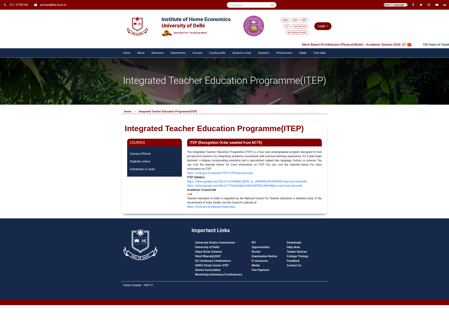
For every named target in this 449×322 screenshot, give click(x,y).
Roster (256, 251)
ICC (287, 26)
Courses (197, 52)
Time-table (319, 52)
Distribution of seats (142, 169)
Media (256, 265)
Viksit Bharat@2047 (208, 256)
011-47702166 (18, 4)
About (140, 52)
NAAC (285, 20)
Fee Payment (300, 26)
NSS (295, 20)
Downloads (294, 242)
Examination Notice (264, 256)
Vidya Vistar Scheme (208, 251)
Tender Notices (297, 251)
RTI (254, 242)
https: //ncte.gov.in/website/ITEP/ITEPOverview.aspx (220, 173)
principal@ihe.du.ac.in (52, 4)
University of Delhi (207, 247)
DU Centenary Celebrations (213, 260)
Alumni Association (207, 270)
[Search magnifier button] (272, 5)
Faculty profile (217, 52)
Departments (178, 52)
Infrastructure (284, 52)
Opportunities (261, 247)
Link (189, 194)
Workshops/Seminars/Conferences (218, 274)
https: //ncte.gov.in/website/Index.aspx (211, 206)
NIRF (304, 20)
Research (263, 52)
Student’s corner (241, 52)
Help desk (293, 247)
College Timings (297, 256)
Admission (157, 52)
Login (322, 26)
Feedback (293, 260)
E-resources (260, 260)
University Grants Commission (215, 242)
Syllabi (302, 52)
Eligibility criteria (140, 161)
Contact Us (294, 265)
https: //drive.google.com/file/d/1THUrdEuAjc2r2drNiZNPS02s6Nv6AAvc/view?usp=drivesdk (244, 185)
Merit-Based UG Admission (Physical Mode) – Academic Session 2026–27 (337, 44)
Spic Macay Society (296, 32)
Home (126, 52)
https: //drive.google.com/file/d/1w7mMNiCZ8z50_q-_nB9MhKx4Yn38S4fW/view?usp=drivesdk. (247, 181)
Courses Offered (140, 153)
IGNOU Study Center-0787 (212, 265)
